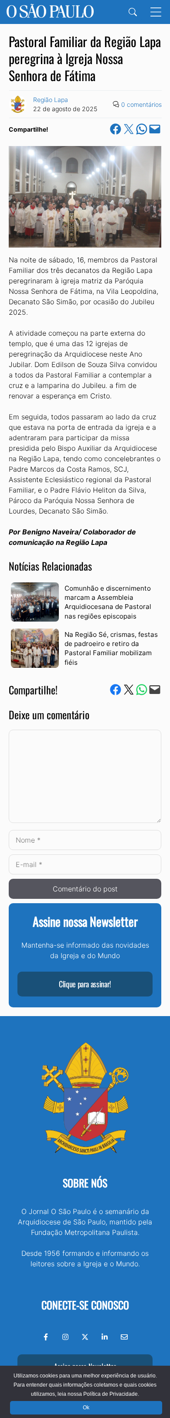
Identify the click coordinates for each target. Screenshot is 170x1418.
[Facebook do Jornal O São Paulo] (45, 1337)
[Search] (133, 12)
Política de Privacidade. (111, 1394)
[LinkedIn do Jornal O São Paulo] (104, 1337)
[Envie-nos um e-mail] (124, 1337)
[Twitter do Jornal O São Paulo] (85, 1337)
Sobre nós (85, 1182)
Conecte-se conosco (85, 1305)
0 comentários (141, 104)
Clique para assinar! (85, 984)
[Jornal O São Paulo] (50, 11)
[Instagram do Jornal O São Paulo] (65, 1337)
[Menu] (156, 12)
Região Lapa (50, 99)
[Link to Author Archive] (18, 104)
